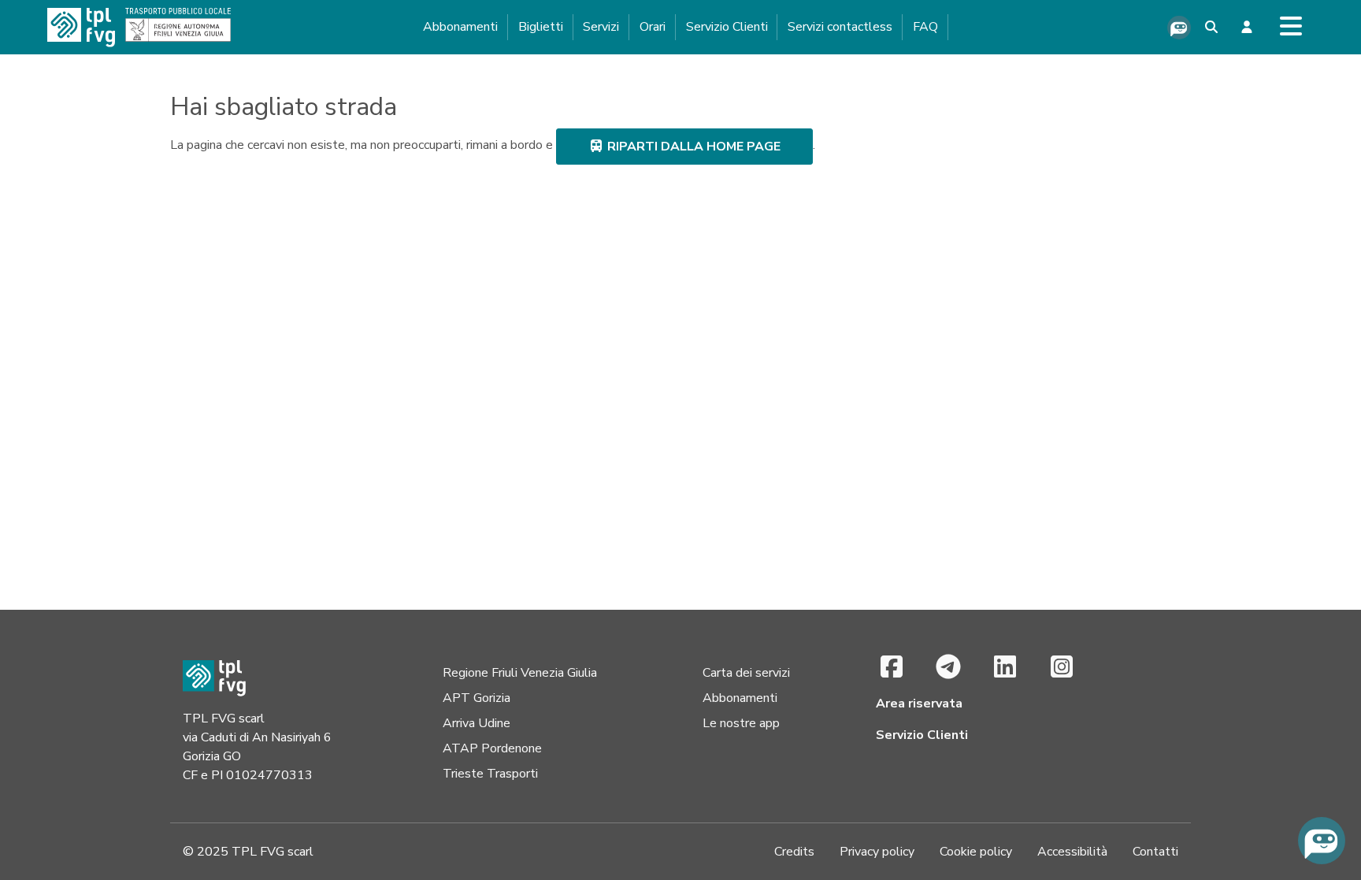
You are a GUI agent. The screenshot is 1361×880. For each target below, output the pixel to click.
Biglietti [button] (540, 26)
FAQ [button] (925, 26)
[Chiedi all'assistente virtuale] (1179, 27)
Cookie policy (976, 851)
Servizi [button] (601, 26)
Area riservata (919, 703)
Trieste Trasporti (490, 773)
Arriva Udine (476, 723)
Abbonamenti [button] (460, 26)
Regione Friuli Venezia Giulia (520, 672)
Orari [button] (653, 26)
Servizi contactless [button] (840, 26)
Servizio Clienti (727, 26)
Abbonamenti (740, 698)
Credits (794, 851)
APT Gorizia (476, 698)
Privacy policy (877, 851)
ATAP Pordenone (492, 748)
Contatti (1155, 851)
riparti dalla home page (692, 146)
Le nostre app (741, 723)
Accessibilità (1072, 851)
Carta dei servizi (746, 672)
